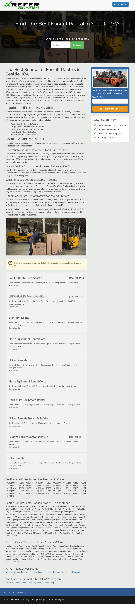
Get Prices (76, 45)
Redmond (43, 572)
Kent (51, 572)
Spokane (31, 582)
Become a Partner (23, 592)
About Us (7, 592)
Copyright (41, 599)
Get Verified (122, 4)
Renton (25, 572)
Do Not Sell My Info (56, 599)
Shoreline (34, 572)
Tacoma (76, 572)
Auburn (69, 572)
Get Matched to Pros (109, 108)
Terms (33, 599)
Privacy (25, 599)
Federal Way (59, 572)
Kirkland (17, 572)
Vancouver (48, 582)
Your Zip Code (98, 97)
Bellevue (9, 572)
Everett (17, 582)
